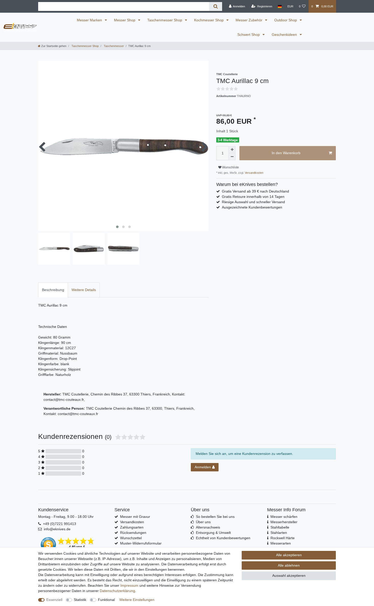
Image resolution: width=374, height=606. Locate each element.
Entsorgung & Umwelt (213, 533)
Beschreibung (53, 290)
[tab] (53, 289)
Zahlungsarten (131, 527)
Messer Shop (125, 20)
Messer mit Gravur (135, 517)
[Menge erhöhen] (232, 149)
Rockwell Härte (282, 538)
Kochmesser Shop (209, 20)
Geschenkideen (285, 35)
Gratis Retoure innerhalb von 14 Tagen (253, 197)
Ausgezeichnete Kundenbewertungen (252, 207)
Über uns (203, 522)
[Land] (279, 6)
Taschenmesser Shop (165, 20)
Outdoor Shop (286, 20)
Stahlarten (278, 533)
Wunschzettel (131, 538)
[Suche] (215, 6)
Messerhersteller (283, 522)
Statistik (80, 600)
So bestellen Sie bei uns (215, 517)
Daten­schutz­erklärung (117, 591)
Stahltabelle (279, 527)
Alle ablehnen (289, 565)
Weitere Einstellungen (136, 600)
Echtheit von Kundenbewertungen (223, 538)
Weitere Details (83, 290)
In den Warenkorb (286, 153)
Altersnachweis (208, 527)
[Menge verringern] (232, 156)
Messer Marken (90, 20)
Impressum (129, 585)
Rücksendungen (133, 533)
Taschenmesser (113, 45)
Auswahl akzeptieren (289, 575)
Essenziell (54, 600)
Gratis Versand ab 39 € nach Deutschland (255, 191)
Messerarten (280, 543)
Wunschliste (230, 167)
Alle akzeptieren (289, 555)
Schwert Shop (249, 35)
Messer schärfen (283, 517)
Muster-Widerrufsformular (141, 543)
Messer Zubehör (249, 20)
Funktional (106, 600)
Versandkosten (253, 172)
